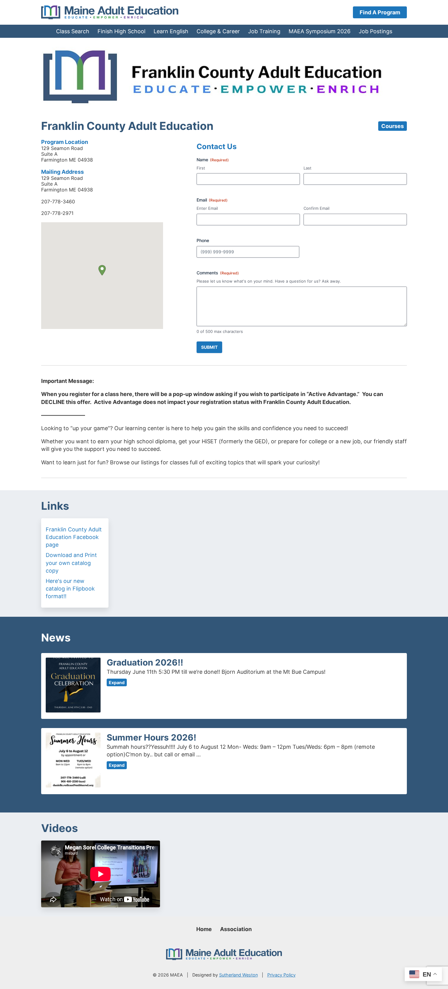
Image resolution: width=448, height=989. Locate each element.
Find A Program (380, 12)
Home (204, 929)
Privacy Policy (281, 974)
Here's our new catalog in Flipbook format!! (70, 588)
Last (307, 168)
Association (236, 929)
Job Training (264, 31)
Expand (117, 682)
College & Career (218, 31)
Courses (392, 126)
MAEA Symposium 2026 (319, 31)
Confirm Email (316, 208)
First (201, 168)
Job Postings (375, 31)
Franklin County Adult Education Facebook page (74, 537)
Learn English (171, 31)
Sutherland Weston (238, 974)
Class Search (72, 31)
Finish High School (121, 31)
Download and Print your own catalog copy (71, 562)
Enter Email (207, 208)
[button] (102, 270)
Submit (209, 347)
